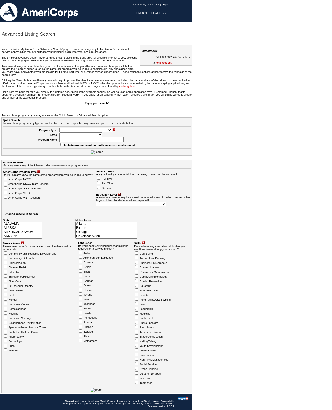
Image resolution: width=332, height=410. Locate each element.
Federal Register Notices (99, 403)
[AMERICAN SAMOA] (22, 232)
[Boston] (106, 228)
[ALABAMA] (22, 224)
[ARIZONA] (22, 236)
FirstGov (144, 401)
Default (154, 13)
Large (165, 13)
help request (164, 62)
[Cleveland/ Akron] (106, 236)
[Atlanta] (106, 224)
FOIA (65, 403)
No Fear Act (77, 403)
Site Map (100, 401)
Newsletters (86, 401)
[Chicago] (106, 232)
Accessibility (167, 401)
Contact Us (71, 401)
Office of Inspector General (122, 401)
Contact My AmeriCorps (146, 4)
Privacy (155, 401)
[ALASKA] (22, 228)
